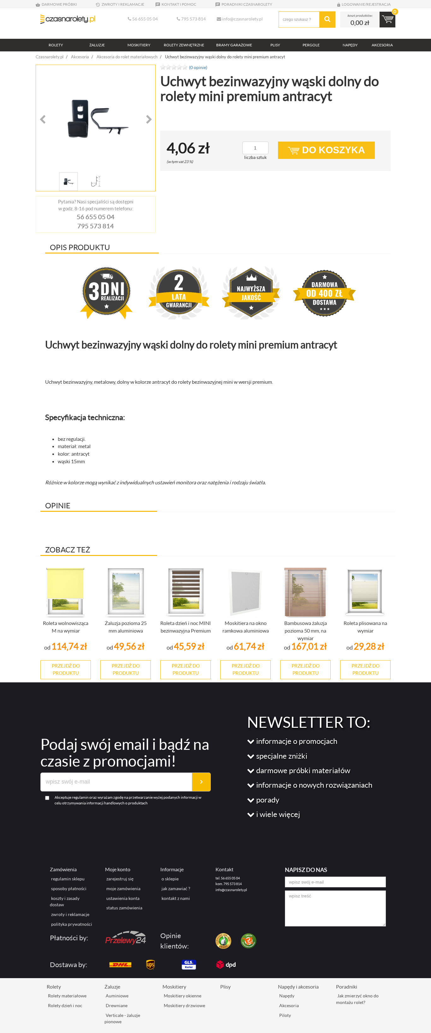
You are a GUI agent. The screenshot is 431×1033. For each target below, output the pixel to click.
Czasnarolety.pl (49, 56)
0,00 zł (360, 22)
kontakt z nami (176, 898)
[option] (95, 119)
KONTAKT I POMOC (178, 4)
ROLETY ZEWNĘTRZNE (184, 45)
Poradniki (346, 986)
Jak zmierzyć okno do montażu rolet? (357, 999)
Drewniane (116, 1005)
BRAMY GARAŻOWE (234, 45)
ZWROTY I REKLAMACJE (122, 4)
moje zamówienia (123, 888)
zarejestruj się (119, 878)
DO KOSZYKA (332, 150)
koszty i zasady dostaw (65, 902)
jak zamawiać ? (176, 888)
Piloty (285, 1015)
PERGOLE (311, 45)
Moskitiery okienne (182, 995)
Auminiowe (117, 995)
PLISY (275, 45)
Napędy (286, 995)
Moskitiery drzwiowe (184, 1005)
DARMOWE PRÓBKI (59, 4)
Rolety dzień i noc (65, 1005)
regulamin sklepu (68, 878)
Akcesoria (80, 56)
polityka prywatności (71, 924)
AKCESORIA (382, 45)
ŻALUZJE (97, 45)
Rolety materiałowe (67, 995)
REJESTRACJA (378, 4)
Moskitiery (174, 986)
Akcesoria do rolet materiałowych (127, 56)
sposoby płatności (68, 888)
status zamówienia (124, 907)
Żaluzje (112, 986)
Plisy (225, 986)
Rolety (54, 986)
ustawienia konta (122, 898)
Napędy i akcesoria (298, 986)
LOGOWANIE (353, 4)
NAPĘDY (350, 45)
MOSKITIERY (139, 45)
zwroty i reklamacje (70, 914)
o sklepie (170, 878)
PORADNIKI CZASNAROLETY (246, 4)
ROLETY (56, 45)
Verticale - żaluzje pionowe (122, 1018)
